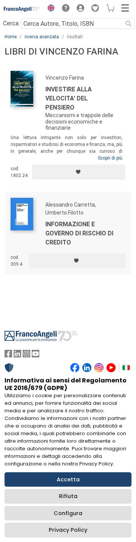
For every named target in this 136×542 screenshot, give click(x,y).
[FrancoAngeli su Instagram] (26, 355)
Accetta (68, 479)
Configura (68, 513)
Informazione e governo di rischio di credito (79, 233)
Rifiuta (68, 496)
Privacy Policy (68, 530)
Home (11, 36)
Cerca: (11, 23)
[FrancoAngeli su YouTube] (35, 355)
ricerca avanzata (42, 36)
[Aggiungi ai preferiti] (78, 172)
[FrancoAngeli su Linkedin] (17, 355)
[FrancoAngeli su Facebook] (8, 355)
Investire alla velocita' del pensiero (68, 98)
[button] (49, 9)
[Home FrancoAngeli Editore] (22, 9)
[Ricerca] (128, 23)
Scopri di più (110, 158)
